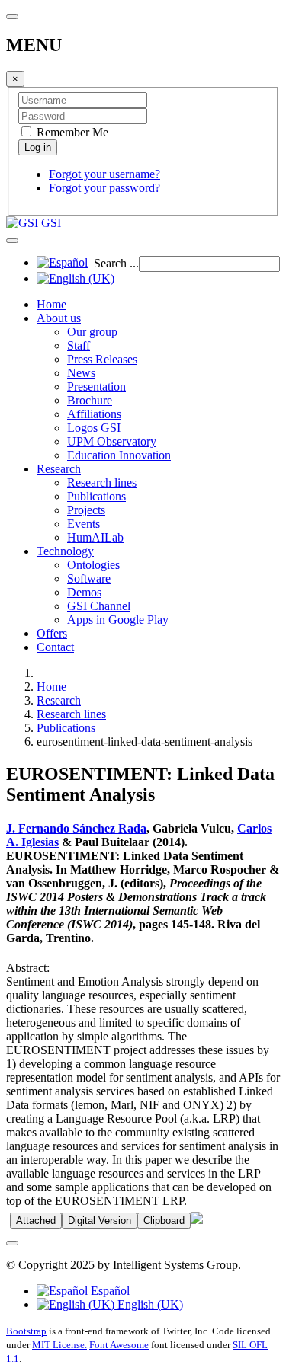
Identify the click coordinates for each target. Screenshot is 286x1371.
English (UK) (148, 1304)
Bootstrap (26, 1331)
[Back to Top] (12, 1243)
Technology (65, 551)
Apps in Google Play (118, 619)
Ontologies (93, 564)
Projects (86, 509)
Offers (52, 633)
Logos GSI (94, 427)
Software (89, 578)
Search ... (116, 263)
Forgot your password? (104, 187)
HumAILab (95, 537)
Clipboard (164, 1220)
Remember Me (71, 132)
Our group (92, 331)
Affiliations (94, 413)
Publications (96, 496)
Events (83, 523)
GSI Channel (98, 605)
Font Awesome (119, 1344)
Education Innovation (119, 455)
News (81, 372)
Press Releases (102, 359)
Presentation (96, 386)
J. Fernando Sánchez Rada (76, 828)
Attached (36, 1220)
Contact (55, 647)
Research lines (102, 482)
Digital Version (99, 1220)
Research (59, 468)
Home (51, 304)
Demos (84, 592)
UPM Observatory (111, 441)
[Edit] (197, 1219)
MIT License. (59, 1344)
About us (59, 318)
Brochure (89, 400)
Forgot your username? (104, 174)
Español (109, 1290)
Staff (78, 345)
